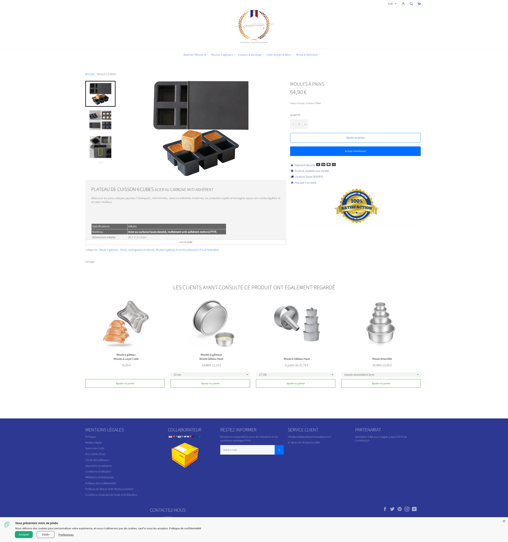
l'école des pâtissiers (97, 460)
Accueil (90, 74)
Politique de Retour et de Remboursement (109, 489)
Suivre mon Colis (94, 448)
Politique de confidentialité (185, 528)
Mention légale (93, 442)
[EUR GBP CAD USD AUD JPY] (391, 4)
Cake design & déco (279, 54)
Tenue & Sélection (307, 54)
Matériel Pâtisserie (195, 54)
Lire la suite (185, 242)
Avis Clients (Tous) (95, 454)
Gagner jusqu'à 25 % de (393, 436)
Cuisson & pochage (250, 54)
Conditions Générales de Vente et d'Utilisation (111, 495)
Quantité (295, 114)
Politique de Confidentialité (100, 483)
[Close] (504, 521)
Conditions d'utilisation (98, 471)
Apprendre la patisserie (98, 465)
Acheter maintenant (355, 151)
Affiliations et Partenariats (99, 477)
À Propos (90, 436)
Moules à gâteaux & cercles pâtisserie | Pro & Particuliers (187, 250)
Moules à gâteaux (222, 54)
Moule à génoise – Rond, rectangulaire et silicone (127, 250)
